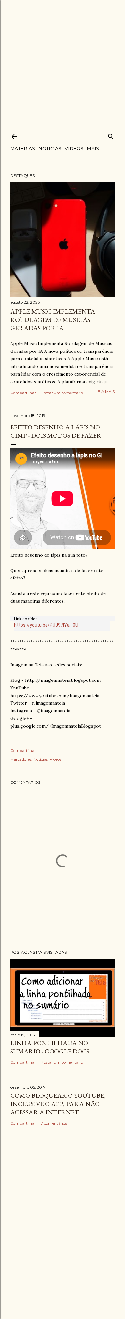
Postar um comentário (62, 392)
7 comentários (54, 1123)
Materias (22, 149)
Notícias (40, 759)
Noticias (49, 149)
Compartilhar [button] (23, 392)
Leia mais (105, 391)
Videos (74, 149)
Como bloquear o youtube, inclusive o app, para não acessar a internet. (57, 1103)
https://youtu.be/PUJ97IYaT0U (46, 625)
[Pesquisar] (111, 135)
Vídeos (55, 759)
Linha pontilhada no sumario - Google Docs (49, 1047)
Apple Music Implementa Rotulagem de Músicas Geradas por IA (52, 319)
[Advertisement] (62, 62)
